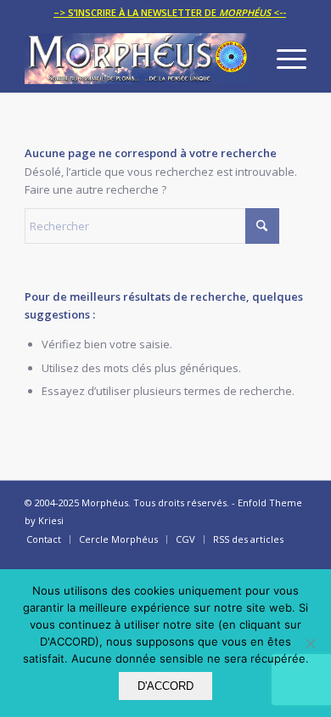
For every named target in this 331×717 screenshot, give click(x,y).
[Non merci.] (309, 643)
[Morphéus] (137, 59)
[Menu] (283, 59)
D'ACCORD (165, 686)
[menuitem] (170, 12)
